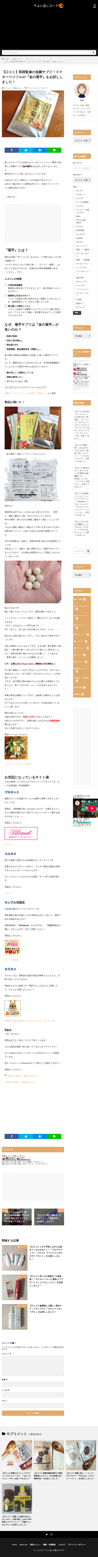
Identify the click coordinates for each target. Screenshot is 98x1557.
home (14, 1544)
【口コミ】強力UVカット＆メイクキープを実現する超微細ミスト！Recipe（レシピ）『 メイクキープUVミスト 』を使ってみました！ (82, 477)
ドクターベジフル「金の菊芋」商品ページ (28, 393)
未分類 (80, 687)
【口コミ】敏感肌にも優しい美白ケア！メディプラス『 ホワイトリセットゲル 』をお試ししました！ (45, 1308)
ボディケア (82, 648)
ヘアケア (81, 641)
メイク (80, 655)
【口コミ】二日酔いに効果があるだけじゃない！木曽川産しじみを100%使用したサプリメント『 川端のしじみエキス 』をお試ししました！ (17, 1520)
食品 (79, 694)
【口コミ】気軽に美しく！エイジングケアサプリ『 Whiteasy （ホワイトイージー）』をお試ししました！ (80, 1475)
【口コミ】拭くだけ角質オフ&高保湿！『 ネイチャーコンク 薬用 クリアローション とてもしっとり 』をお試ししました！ (46, 1280)
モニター (38, 88)
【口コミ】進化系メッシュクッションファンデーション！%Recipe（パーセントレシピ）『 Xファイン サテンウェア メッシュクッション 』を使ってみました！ (81, 504)
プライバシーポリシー (77, 1544)
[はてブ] (40, 150)
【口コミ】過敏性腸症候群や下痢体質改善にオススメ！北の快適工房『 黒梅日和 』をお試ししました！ (48, 1475)
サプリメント (30, 59)
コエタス (9, 893)
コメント (6, 1354)
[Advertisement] (49, 28)
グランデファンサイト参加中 (18, 764)
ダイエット (30, 88)
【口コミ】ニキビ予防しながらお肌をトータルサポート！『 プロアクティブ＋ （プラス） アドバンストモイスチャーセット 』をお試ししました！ (46, 1252)
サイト (4, 1401)
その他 (80, 599)
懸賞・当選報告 (82, 679)
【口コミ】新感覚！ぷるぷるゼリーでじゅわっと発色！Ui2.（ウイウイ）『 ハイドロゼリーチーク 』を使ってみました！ (81, 453)
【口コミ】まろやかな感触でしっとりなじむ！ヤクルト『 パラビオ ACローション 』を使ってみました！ (81, 528)
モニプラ (44, 88)
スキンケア (23, 1247)
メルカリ (81, 661)
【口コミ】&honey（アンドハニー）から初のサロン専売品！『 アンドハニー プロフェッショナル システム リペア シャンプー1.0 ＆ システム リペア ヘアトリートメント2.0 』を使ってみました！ (82, 424)
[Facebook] (12, 150)
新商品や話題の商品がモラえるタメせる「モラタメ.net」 (31, 1020)
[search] (93, 52)
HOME (6, 59)
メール (5, 1390)
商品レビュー (17, 59)
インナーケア (81, 607)
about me (23, 1544)
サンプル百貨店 (12, 959)
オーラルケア (81, 616)
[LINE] (54, 150)
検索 (76, 313)
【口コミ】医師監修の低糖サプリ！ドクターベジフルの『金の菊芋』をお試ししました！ (34, 61)
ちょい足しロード (56, 1550)
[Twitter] (26, 150)
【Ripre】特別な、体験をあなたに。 (21, 1082)
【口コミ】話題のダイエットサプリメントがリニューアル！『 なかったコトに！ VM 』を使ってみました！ (16, 1475)
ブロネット (10, 844)
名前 (5, 1379)
